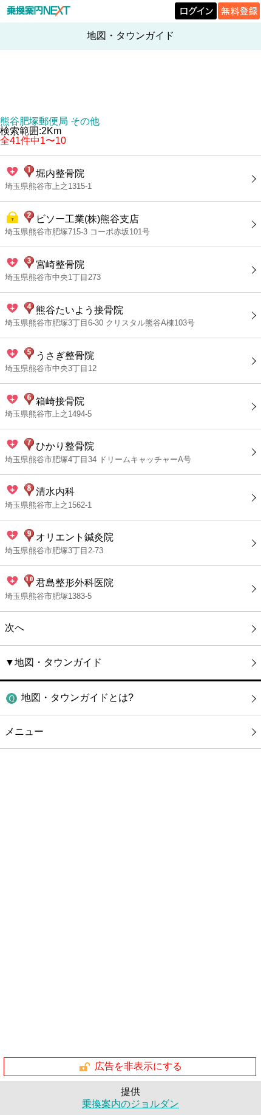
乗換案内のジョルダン (130, 1104)
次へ (14, 627)
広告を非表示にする (138, 1066)
